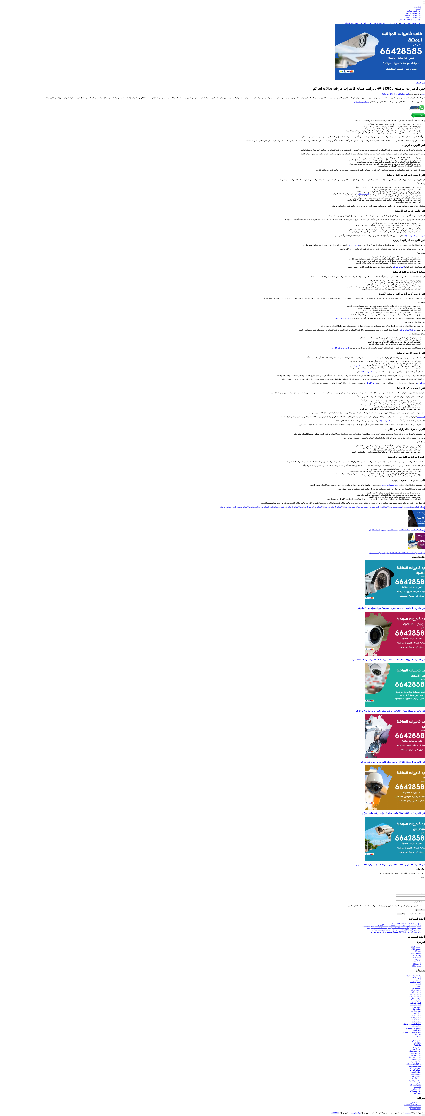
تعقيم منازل (416, 1007)
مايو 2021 (417, 962)
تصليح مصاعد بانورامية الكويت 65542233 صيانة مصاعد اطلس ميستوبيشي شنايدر (391, 926)
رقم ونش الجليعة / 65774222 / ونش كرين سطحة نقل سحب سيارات (396, 930)
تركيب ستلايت (415, 994)
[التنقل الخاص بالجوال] (424, 1)
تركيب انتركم (416, 990)
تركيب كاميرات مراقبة (343, 318)
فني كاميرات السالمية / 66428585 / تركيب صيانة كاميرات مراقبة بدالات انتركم (391, 608)
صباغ (419, 1036)
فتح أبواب (417, 1043)
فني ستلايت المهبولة (413, 17)
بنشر (419, 986)
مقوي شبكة (416, 1076)
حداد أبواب (417, 1013)
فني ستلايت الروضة (413, 13)
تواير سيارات (416, 1011)
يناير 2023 (417, 951)
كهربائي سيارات (415, 1066)
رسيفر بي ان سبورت (413, 1028)
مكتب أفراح (416, 1078)
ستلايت (418, 1034)
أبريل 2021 (417, 964)
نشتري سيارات (415, 1085)
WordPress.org (415, 1109)
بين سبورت (416, 988)
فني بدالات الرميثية (404, 507)
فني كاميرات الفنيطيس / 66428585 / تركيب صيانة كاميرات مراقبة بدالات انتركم (390, 864)
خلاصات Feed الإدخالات (412, 1105)
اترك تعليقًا (386, 94)
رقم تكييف (417, 1030)
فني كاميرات (420, 83)
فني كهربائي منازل (414, 1057)
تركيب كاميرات (371, 383)
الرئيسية (417, 7)
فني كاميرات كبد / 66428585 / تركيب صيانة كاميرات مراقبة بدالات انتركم (393, 813)
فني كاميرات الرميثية (295, 507)
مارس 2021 (416, 966)
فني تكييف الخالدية (414, 11)
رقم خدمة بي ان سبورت (412, 1032)
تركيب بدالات (416, 992)
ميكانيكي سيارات (414, 1080)
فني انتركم (421, 383)
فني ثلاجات (416, 1049)
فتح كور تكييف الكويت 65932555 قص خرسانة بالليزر (401, 923)
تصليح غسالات (415, 1005)
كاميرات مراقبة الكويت (340, 348)
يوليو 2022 (417, 959)
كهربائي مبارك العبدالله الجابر (410, 19)
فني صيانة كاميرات (357, 507)
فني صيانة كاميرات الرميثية (341, 507)
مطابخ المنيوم (416, 1072)
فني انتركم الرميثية (418, 507)
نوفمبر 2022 (416, 955)
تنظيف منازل (416, 1009)
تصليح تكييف (416, 1001)
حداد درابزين (416, 1015)
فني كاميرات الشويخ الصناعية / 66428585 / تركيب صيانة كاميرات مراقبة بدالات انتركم (388, 659)
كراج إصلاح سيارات (414, 1064)
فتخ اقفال (417, 1045)
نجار (419, 1082)
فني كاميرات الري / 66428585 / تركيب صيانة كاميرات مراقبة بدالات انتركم (393, 762)
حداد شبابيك (416, 1022)
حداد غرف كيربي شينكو (412, 1024)
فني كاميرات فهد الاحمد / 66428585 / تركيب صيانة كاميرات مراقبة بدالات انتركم (390, 711)
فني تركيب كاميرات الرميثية (373, 507)
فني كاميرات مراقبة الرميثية (262, 507)
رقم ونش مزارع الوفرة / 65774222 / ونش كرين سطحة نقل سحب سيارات (394, 928)
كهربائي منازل (415, 1068)
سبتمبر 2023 (416, 949)
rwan (423, 94)
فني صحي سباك (415, 1051)
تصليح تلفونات (416, 1003)
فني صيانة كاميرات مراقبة (321, 507)
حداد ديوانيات (416, 1019)
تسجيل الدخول (415, 1103)
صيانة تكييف (416, 1038)
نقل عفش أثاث (415, 1091)
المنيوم (418, 984)
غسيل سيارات (415, 1040)
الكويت (408, 1113)
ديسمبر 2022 (416, 953)
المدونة (418, 9)
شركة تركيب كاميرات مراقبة (414, 236)
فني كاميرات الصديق (361, 102)
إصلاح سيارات (415, 982)
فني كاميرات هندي (246, 507)
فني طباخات (416, 1053)
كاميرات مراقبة (363, 194)
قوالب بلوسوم (356, 1113)
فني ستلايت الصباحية (413, 15)
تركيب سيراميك (415, 996)
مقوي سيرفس (415, 1074)
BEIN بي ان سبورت (413, 975)
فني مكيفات (416, 1059)
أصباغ (418, 980)
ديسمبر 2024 (416, 947)
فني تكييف (417, 1047)
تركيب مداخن (416, 998)
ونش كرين (417, 1093)
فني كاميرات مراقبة (368, 372)
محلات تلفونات (415, 1070)
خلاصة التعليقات (415, 1107)
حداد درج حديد (415, 1017)
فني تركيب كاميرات (390, 507)
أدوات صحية (416, 977)
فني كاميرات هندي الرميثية (230, 507)
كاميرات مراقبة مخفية (390, 485)
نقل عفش (417, 1089)
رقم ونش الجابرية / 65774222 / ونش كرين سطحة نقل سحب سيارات (396, 932)
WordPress (335, 1113)
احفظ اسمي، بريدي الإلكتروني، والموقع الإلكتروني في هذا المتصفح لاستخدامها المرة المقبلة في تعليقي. (385, 906)
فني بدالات (421, 417)
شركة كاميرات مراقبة (407, 330)
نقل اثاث (417, 1087)
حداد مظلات (416, 1026)
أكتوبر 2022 (416, 957)
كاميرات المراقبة (398, 267)
